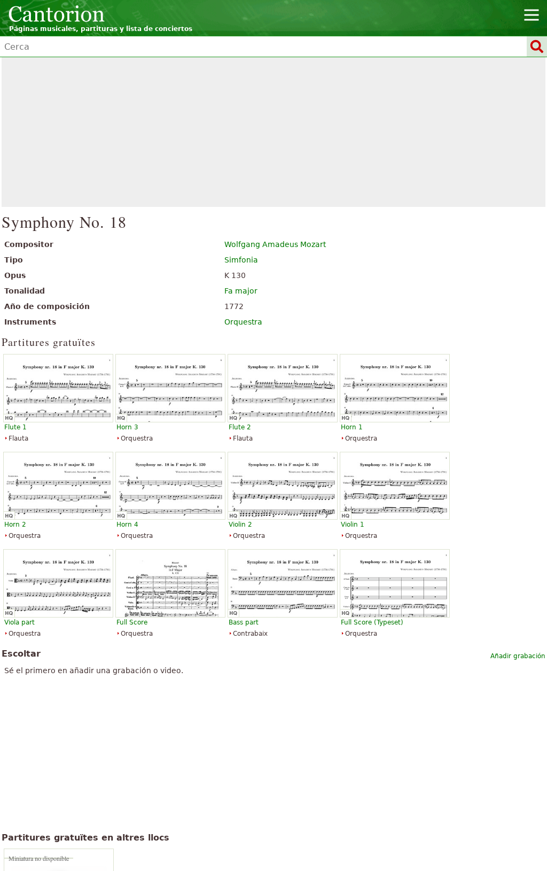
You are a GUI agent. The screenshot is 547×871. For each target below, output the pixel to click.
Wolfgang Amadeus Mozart (275, 244)
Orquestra (243, 322)
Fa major (240, 291)
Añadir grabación (517, 656)
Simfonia (241, 260)
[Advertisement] (274, 132)
